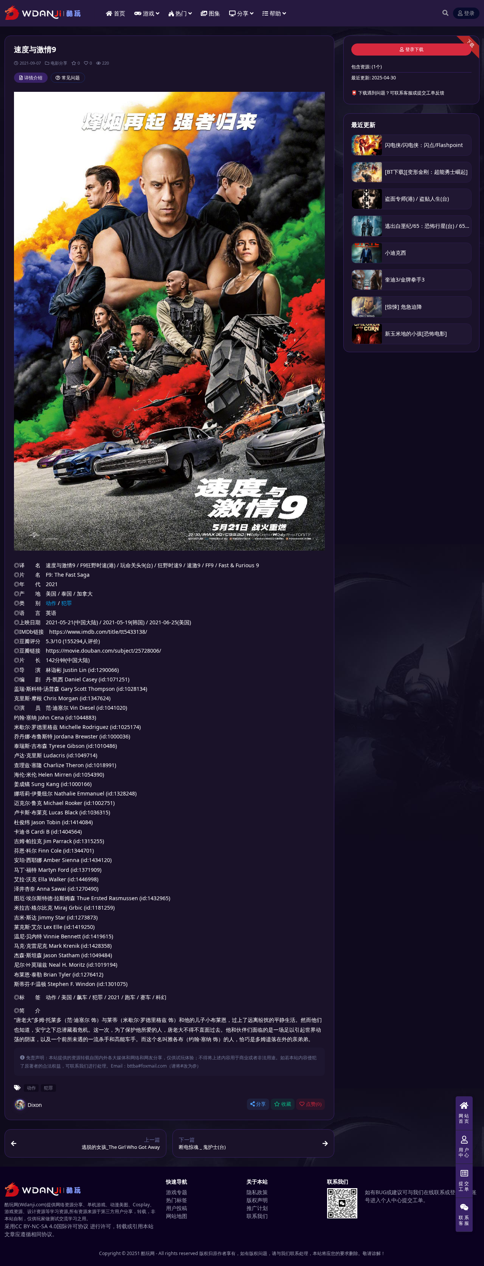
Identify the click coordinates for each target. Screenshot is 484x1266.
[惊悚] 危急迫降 (403, 306)
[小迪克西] (367, 253)
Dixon (35, 1104)
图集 (214, 13)
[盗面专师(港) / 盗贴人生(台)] (367, 199)
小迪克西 (395, 252)
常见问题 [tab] (71, 77)
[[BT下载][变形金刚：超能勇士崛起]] (367, 172)
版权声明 (257, 1200)
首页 (119, 13)
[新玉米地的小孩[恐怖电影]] (367, 334)
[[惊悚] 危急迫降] (367, 307)
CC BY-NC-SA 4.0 (36, 1226)
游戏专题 (176, 1192)
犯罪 (66, 603)
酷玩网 (148, 1253)
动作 (51, 603)
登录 (469, 13)
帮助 (275, 13)
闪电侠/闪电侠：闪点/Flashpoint (424, 145)
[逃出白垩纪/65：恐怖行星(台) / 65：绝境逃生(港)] (367, 226)
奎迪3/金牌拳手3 (405, 279)
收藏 (286, 1104)
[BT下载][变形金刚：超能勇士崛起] (426, 171)
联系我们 (257, 1216)
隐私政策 (257, 1192)
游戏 (148, 13)
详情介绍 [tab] (33, 77)
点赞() (313, 1104)
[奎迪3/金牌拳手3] (367, 280)
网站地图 (176, 1216)
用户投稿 (176, 1208)
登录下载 (414, 49)
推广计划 (257, 1208)
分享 (261, 1104)
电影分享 (59, 63)
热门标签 (176, 1200)
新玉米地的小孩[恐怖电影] (416, 333)
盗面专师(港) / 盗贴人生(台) (417, 198)
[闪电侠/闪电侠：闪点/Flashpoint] (367, 145)
